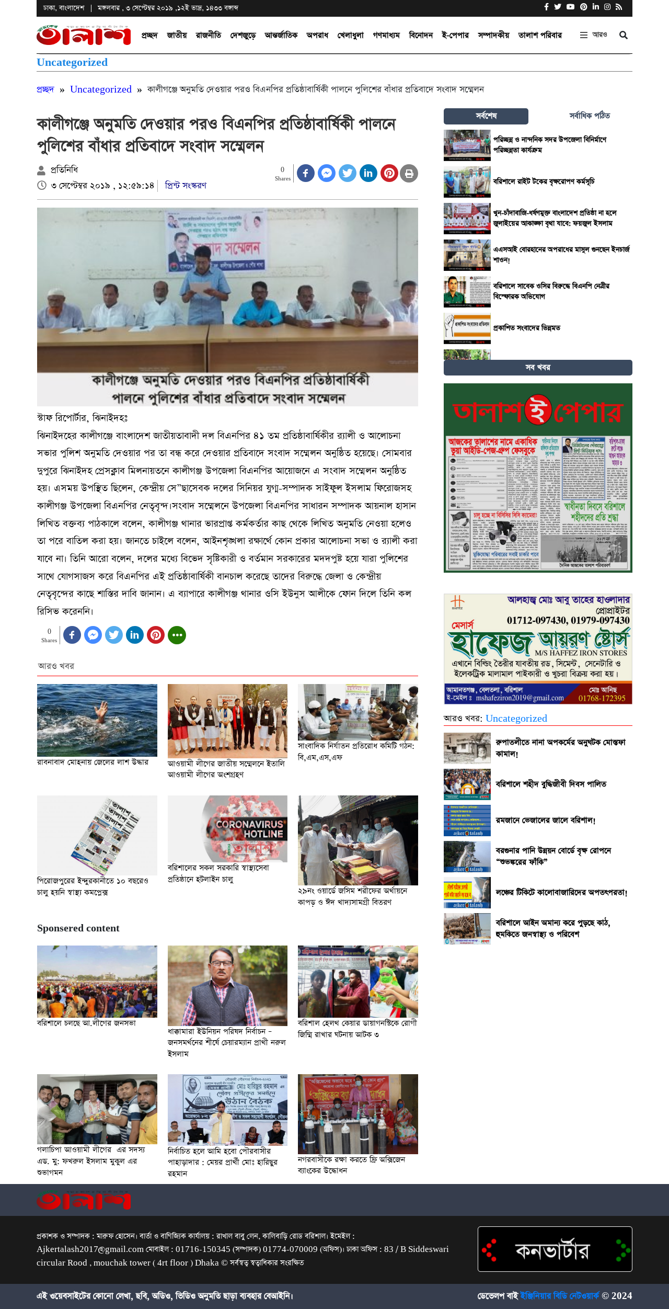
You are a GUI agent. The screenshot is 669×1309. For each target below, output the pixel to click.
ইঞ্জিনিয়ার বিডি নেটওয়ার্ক (560, 1296)
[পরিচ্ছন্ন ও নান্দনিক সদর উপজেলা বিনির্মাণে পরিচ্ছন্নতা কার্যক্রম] (467, 145)
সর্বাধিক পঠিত (590, 115)
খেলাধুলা (351, 35)
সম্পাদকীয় (493, 35)
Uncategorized (72, 62)
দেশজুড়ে (243, 35)
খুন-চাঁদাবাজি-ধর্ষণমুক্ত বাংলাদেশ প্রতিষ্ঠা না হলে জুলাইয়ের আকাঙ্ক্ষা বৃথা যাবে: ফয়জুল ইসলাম (555, 218)
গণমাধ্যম (386, 35)
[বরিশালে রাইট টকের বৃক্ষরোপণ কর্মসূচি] (467, 182)
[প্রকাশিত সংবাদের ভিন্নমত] (467, 328)
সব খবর (538, 367)
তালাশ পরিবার (540, 35)
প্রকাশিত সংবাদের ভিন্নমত (526, 328)
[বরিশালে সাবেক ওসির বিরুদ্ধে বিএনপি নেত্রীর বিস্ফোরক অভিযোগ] (467, 292)
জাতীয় (177, 35)
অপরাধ (317, 35)
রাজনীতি (208, 35)
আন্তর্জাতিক (281, 35)
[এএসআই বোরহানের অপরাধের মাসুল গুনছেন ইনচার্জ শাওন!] (467, 255)
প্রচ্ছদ (150, 35)
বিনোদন (421, 35)
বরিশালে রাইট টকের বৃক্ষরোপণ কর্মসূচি (544, 182)
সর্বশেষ (486, 115)
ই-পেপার (455, 35)
